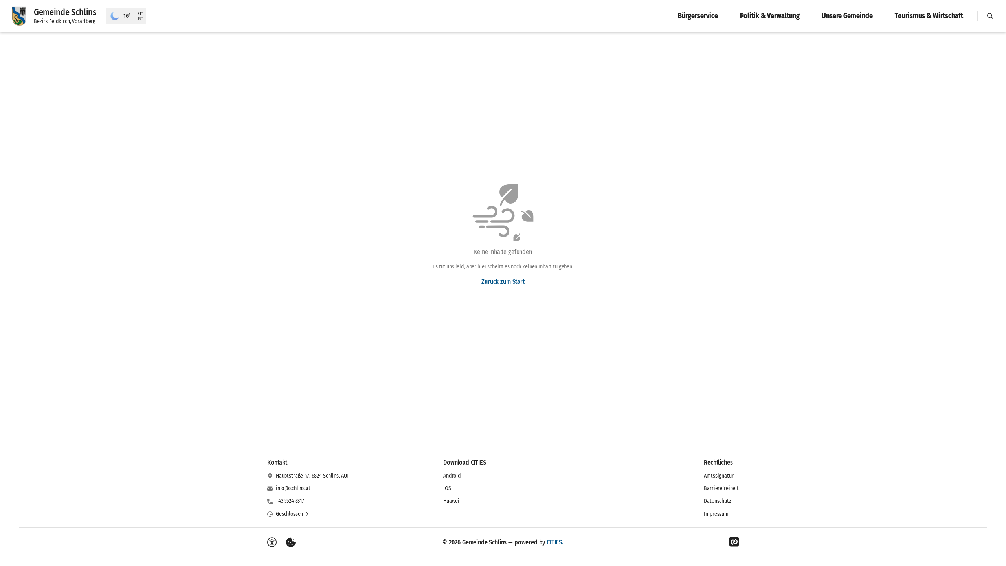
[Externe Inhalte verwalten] (291, 542)
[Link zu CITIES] (734, 542)
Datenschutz (717, 501)
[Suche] (990, 16)
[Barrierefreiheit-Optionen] (272, 542)
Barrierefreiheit (721, 488)
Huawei (451, 501)
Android (452, 475)
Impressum (716, 514)
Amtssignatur (718, 475)
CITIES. (555, 542)
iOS (447, 488)
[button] (292, 514)
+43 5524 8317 (290, 501)
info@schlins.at (293, 488)
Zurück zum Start (502, 281)
